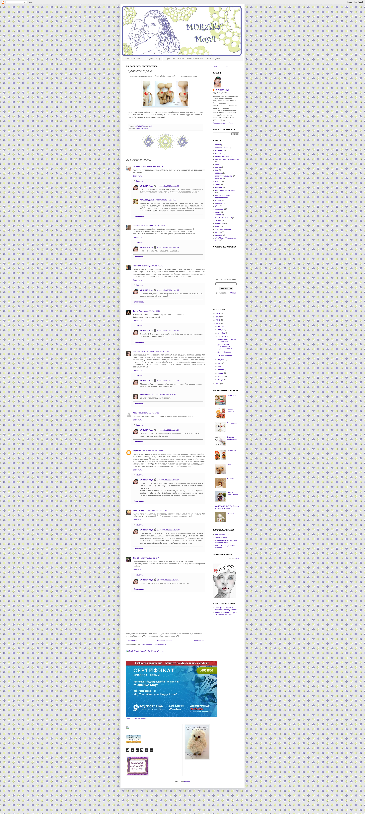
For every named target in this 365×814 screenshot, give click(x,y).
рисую (217, 212)
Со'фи (229, 465)
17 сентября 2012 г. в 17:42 (156, 510)
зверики (218, 173)
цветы (218, 232)
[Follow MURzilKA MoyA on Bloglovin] (224, 597)
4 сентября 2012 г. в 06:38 (154, 226)
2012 (218, 324)
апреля (221, 370)
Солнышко (231, 451)
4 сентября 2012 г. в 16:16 (168, 430)
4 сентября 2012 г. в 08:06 (168, 186)
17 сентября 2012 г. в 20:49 (168, 530)
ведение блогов (221, 148)
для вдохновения (222, 534)
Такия (135, 311)
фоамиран (219, 224)
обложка (218, 203)
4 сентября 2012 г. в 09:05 (168, 290)
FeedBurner (231, 293)
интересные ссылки (223, 176)
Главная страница (133, 58)
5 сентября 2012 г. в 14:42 (165, 394)
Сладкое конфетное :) (232, 438)
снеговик (219, 215)
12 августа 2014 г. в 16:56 (165, 200)
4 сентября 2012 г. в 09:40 (168, 331)
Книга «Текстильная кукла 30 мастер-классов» (226, 614)
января (221, 380)
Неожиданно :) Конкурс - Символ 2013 (227, 340)
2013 (218, 320)
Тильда (218, 221)
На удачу (230, 513)
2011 (218, 384)
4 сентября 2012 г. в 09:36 (149, 311)
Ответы (139, 181)
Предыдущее (198, 640)
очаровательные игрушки (226, 540)
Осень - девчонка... (225, 352)
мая (219, 366)
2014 (218, 317)
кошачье (218, 179)
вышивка (219, 154)
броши (218, 145)
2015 (218, 313)
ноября (221, 330)
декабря (221, 326)
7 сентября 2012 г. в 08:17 (168, 480)
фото (217, 227)
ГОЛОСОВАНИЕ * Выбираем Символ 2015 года (227, 507)
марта (221, 373)
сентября (222, 336)
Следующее (132, 640)
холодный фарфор (223, 229)
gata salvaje (138, 226)
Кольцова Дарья (147, 200)
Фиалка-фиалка (140, 351)
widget (237, 558)
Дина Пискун (138, 510)
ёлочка (218, 167)
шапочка (218, 235)
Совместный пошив (223, 218)
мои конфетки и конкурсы (226, 190)
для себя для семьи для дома (227, 159)
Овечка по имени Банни (232, 493)
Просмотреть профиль (223, 123)
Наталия (136, 166)
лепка (217, 185)
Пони (217, 206)
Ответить (137, 176)
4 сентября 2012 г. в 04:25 (152, 166)
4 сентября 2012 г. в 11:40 (168, 381)
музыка (218, 200)
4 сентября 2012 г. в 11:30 (158, 351)
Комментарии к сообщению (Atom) (155, 644)
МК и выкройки (214, 58)
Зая (216, 170)
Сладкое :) (231, 396)
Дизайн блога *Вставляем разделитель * (224, 347)
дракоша (219, 164)
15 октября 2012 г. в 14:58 (148, 558)
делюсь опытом (222, 156)
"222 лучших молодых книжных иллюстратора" (225, 609)
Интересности (221, 543)
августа (221, 360)
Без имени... (232, 479)
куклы (137, 128)
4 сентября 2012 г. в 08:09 (168, 247)
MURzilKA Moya (140, 126)
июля (220, 363)
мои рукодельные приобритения (222, 196)
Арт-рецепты (221, 537)
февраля (221, 376)
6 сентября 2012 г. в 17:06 (152, 451)
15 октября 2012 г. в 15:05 (168, 580)
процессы (144, 128)
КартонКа (137, 451)
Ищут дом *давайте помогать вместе (184, 58)
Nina (135, 413)
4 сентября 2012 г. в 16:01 (148, 413)
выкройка (219, 151)
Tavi (134, 558)
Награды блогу (153, 58)
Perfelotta (137, 266)
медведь (218, 188)
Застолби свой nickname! (136, 719)
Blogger (187, 782)
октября (221, 333)
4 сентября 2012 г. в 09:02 (152, 266)
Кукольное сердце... (225, 355)
